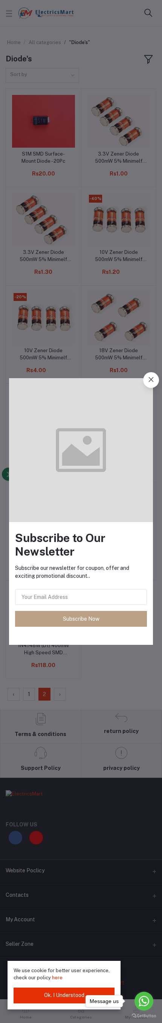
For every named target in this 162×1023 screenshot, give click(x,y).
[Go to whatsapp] (143, 1001)
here (57, 977)
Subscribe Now (81, 619)
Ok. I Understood (64, 995)
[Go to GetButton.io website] (144, 1015)
